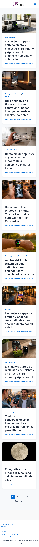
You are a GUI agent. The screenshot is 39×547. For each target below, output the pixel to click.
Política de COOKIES (7, 537)
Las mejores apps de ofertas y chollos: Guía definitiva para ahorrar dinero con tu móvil (19, 320)
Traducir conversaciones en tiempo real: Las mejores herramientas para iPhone (19, 423)
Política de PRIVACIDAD (9, 534)
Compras (8, 309)
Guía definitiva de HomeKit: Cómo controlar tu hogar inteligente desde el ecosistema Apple (18, 107)
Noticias (7, 465)
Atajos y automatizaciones (13, 94)
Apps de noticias (10, 362)
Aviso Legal (4, 531)
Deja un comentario (27, 63)
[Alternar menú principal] (34, 4)
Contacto (3, 527)
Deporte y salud (10, 37)
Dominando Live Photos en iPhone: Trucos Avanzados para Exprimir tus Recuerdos (17, 214)
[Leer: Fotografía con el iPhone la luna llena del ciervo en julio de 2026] (19, 451)
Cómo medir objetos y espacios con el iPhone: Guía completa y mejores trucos (19, 161)
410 (26, 497)
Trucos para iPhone (11, 149)
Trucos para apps (10, 412)
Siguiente (19, 501)
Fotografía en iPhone (11, 203)
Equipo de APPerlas (7, 524)
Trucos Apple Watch (11, 256)
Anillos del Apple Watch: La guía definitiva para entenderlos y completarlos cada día (19, 267)
